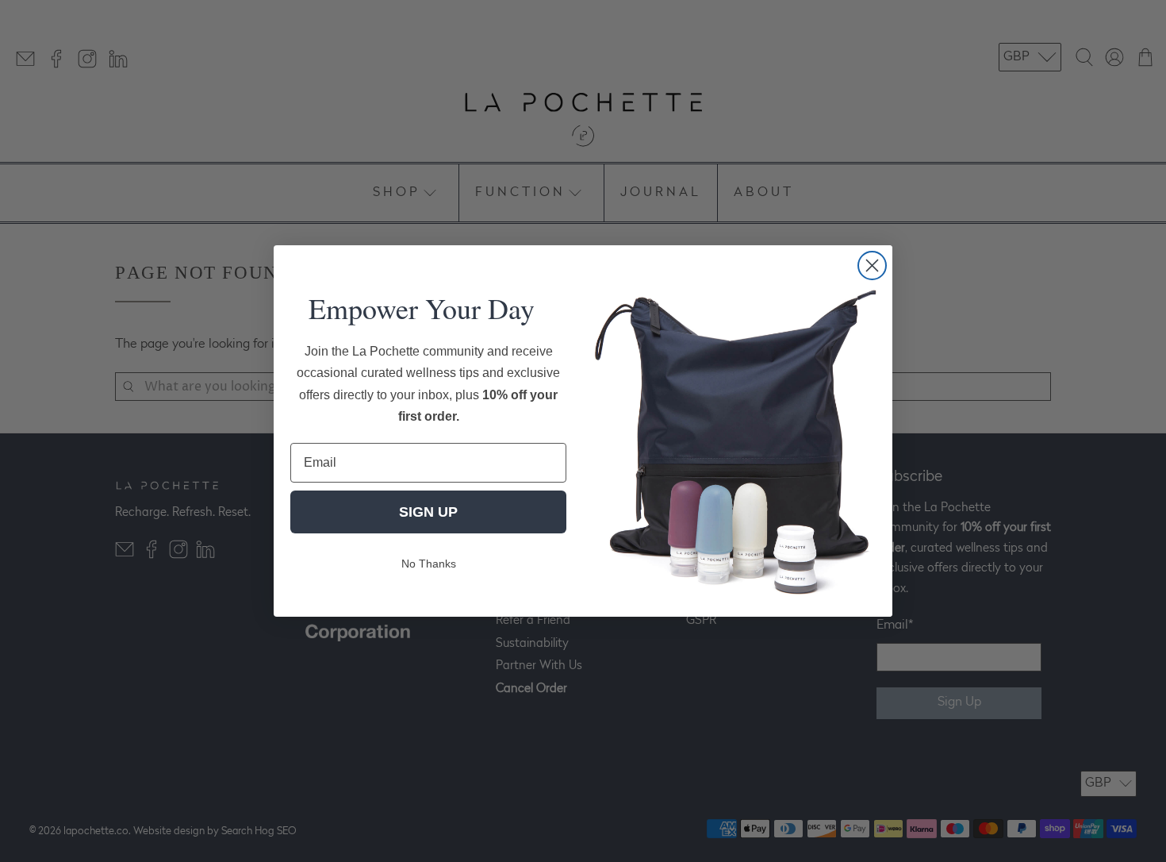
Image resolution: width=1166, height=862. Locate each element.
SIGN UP (428, 512)
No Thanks (428, 563)
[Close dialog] (872, 265)
